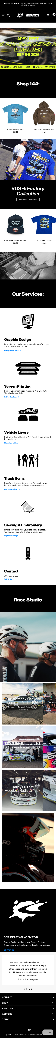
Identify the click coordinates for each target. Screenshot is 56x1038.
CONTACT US (9, 950)
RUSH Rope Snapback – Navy (15, 240)
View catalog (3, 15)
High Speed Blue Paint (15, 129)
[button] (24, 989)
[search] (8, 15)
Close (28, 997)
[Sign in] (48, 15)
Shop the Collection (28, 199)
